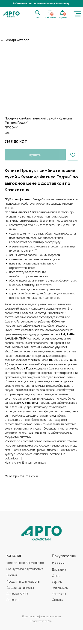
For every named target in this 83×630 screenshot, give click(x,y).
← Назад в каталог (14, 40)
